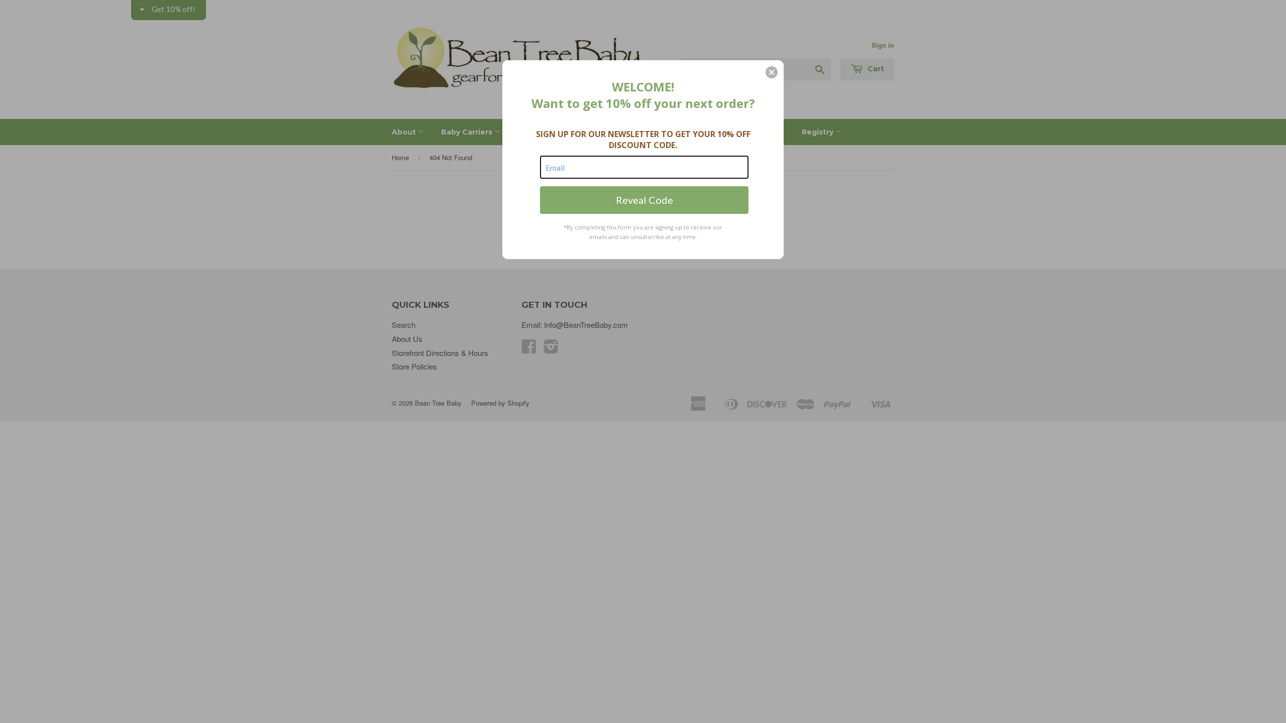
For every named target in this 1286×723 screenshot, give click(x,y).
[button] (772, 72)
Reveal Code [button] (644, 200)
